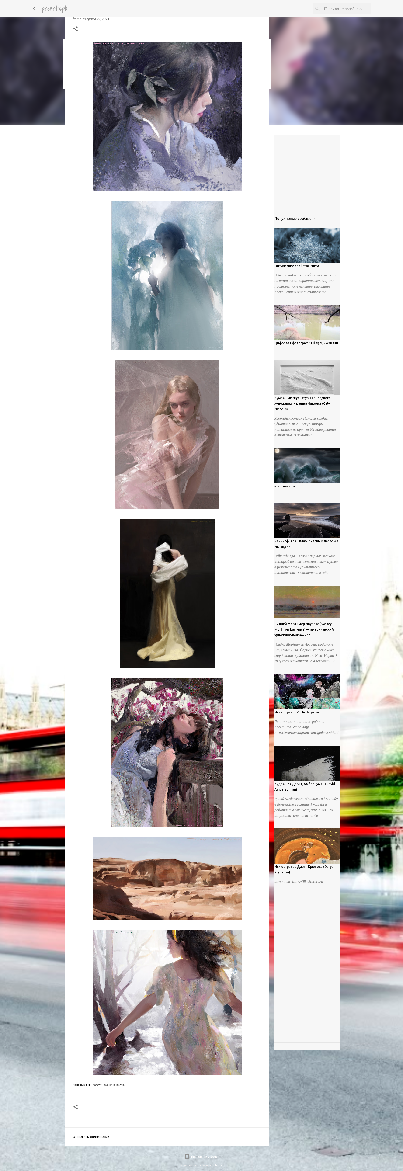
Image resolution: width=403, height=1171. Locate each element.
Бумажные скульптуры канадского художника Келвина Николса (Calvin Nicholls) (303, 403)
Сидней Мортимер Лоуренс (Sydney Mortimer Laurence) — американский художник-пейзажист (304, 629)
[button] (75, 29)
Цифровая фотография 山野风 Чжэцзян (306, 343)
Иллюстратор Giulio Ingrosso (297, 712)
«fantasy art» (284, 486)
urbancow (218, 1165)
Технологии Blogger (204, 1156)
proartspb (54, 9)
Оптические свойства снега (296, 266)
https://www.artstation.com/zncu (105, 1085)
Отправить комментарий (91, 1136)
